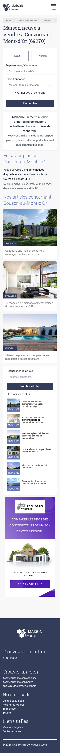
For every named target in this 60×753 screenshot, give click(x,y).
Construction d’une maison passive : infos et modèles (34, 482)
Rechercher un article (20, 371)
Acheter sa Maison (13, 704)
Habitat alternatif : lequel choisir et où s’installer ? (36, 450)
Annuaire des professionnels (19, 686)
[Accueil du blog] (30, 633)
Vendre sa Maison (13, 700)
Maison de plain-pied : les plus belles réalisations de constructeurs (36, 435)
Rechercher (30, 103)
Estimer (7, 712)
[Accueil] (13, 7)
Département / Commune (21, 65)
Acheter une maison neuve (18, 682)
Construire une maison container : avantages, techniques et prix (32, 404)
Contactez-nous (12, 731)
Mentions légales (13, 727)
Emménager (9, 708)
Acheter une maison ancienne (20, 678)
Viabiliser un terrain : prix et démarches (34, 466)
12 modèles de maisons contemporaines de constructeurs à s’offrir (33, 419)
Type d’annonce (15, 79)
